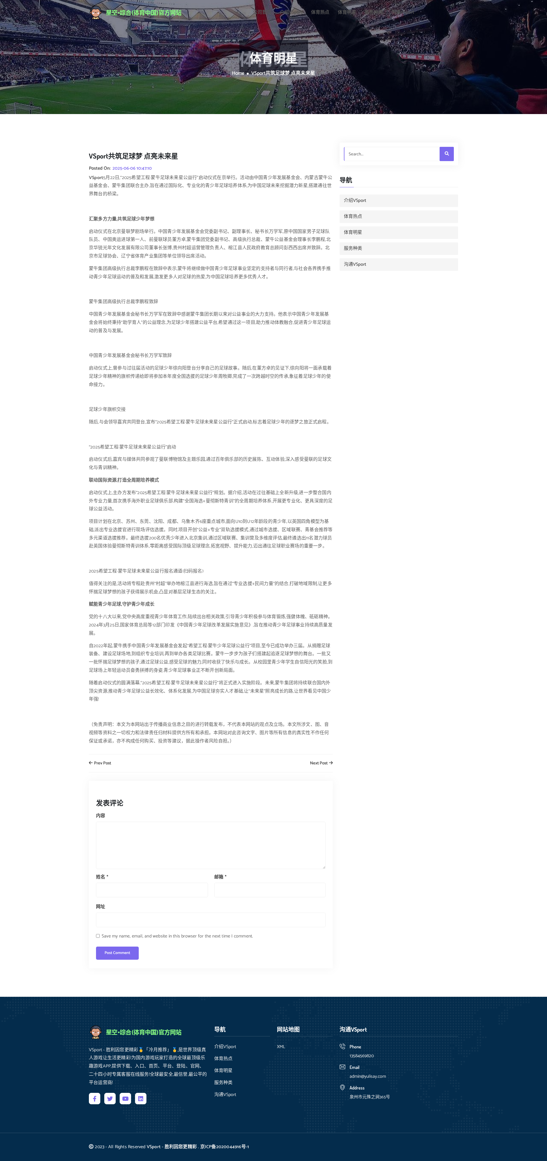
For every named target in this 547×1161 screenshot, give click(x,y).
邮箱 (220, 877)
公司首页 (262, 12)
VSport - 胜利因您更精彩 (172, 1147)
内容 (100, 816)
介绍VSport (291, 12)
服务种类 (374, 12)
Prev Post (102, 763)
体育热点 (320, 12)
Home (238, 73)
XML (281, 1047)
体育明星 (347, 12)
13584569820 (362, 1056)
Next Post (319, 763)
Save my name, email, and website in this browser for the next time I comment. (177, 936)
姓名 (102, 877)
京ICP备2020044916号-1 (224, 1147)
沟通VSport (402, 12)
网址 (100, 907)
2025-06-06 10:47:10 (132, 168)
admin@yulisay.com (368, 1076)
